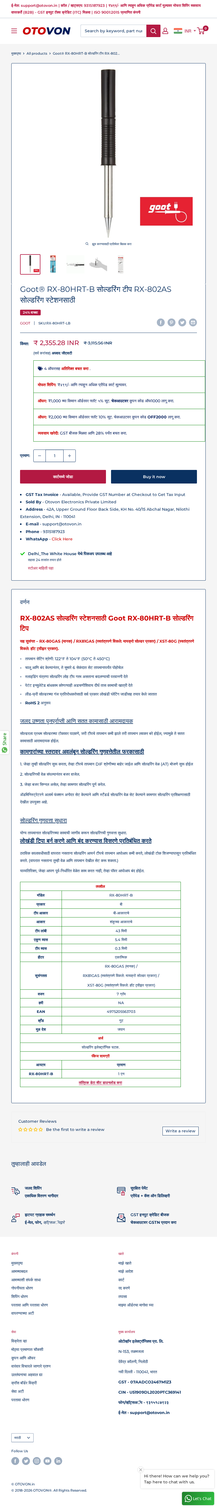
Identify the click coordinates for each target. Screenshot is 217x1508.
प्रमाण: (25, 455)
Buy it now (154, 476)
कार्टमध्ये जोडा (63, 476)
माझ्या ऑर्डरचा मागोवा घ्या (135, 1305)
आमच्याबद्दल (19, 1271)
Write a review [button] (181, 1130)
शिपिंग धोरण (19, 1296)
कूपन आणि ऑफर (23, 1358)
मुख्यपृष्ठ (16, 53)
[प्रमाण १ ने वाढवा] (69, 456)
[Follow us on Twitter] (26, 1461)
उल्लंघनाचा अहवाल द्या (26, 1374)
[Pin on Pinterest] (171, 322)
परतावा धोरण (20, 1399)
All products (37, 53)
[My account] (165, 31)
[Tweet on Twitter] (182, 322)
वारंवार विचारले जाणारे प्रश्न (31, 1366)
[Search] (153, 31)
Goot (25, 323)
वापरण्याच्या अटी (22, 1313)
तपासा (122, 1296)
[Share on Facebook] (161, 322)
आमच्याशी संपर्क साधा (26, 1279)
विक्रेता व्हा (19, 1341)
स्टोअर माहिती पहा (40, 568)
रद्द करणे (124, 1288)
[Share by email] (193, 322)
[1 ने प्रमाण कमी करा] (39, 456)
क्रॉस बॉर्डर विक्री (24, 1382)
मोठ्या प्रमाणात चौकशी (27, 1349)
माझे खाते (124, 1263)
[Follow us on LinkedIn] (58, 1461)
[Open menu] (14, 31)
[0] (201, 30)
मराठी (17, 1438)
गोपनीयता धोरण (22, 1288)
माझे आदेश (125, 1271)
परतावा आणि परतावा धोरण (29, 1305)
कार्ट (121, 1279)
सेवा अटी (17, 1391)
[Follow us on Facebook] (15, 1461)
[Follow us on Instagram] (37, 1461)
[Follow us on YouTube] (47, 1461)
